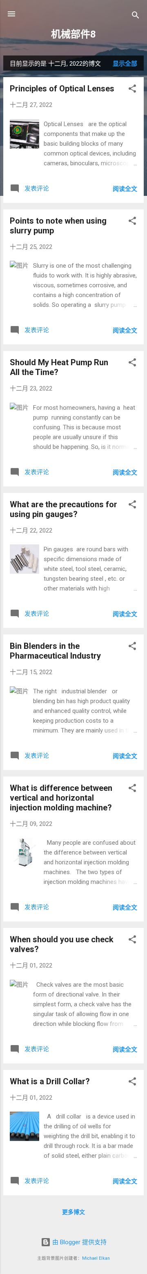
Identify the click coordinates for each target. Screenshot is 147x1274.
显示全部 (125, 63)
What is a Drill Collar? (50, 1081)
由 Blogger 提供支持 (79, 1242)
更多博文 (73, 1212)
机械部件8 (73, 34)
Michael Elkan (96, 1258)
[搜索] (135, 16)
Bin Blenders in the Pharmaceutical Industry (55, 651)
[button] (132, 90)
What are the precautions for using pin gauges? (63, 509)
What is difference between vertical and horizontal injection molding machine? (61, 797)
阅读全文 (125, 189)
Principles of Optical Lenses (62, 88)
